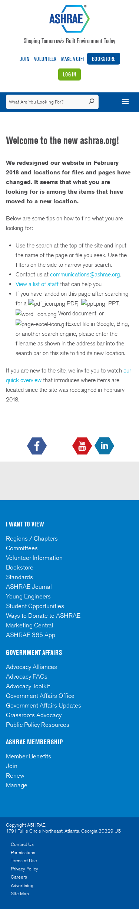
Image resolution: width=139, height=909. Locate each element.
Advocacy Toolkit (28, 686)
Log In (69, 74)
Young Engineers (28, 596)
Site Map (20, 893)
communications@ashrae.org (85, 274)
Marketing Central (29, 625)
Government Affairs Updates (43, 705)
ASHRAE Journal (29, 586)
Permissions (23, 852)
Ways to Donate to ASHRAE (43, 615)
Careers (19, 877)
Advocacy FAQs (26, 676)
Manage (16, 785)
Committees (22, 548)
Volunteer (45, 58)
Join (24, 58)
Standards (19, 577)
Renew (15, 775)
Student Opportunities (35, 606)
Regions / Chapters (32, 538)
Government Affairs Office (40, 695)
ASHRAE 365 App (30, 635)
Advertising (22, 885)
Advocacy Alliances (31, 666)
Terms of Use (24, 860)
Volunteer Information (34, 557)
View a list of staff (38, 284)
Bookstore (103, 58)
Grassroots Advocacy (34, 715)
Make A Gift (73, 58)
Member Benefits (28, 756)
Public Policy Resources (37, 724)
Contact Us (22, 844)
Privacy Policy (24, 869)
